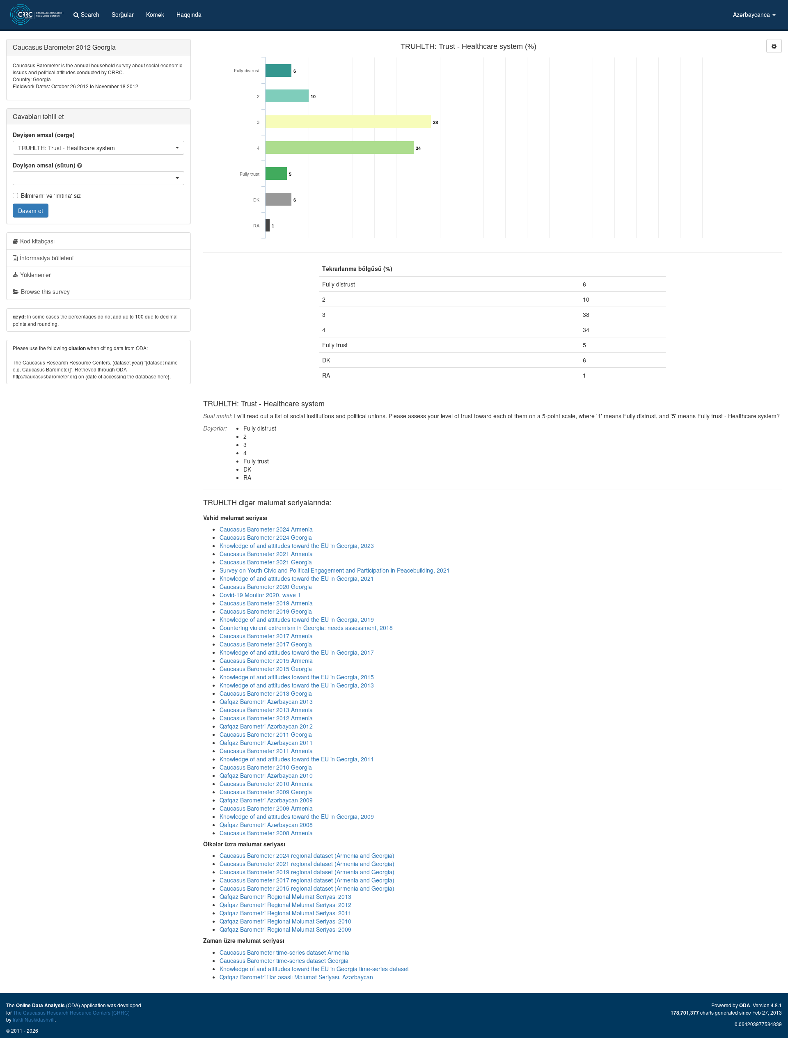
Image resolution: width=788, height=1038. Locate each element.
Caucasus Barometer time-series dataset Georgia (284, 960)
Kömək (155, 14)
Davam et (30, 210)
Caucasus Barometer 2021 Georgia (266, 562)
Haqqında (189, 14)
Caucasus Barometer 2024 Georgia (266, 537)
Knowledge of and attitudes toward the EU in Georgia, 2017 (297, 652)
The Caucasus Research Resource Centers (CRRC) (71, 1012)
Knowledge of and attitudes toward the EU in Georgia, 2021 (297, 578)
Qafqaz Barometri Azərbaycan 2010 (266, 775)
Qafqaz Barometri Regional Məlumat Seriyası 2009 (285, 929)
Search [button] (90, 14)
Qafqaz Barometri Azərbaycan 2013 (266, 701)
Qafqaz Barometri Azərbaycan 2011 (266, 742)
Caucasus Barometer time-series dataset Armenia (284, 952)
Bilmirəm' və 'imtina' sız (51, 195)
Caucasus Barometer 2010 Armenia (266, 783)
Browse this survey (45, 291)
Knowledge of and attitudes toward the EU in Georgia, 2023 (297, 545)
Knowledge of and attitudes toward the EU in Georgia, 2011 (297, 759)
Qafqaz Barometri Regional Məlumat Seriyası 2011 (285, 913)
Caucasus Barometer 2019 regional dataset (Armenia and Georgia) (307, 872)
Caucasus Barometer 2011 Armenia (266, 751)
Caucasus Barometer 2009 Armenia (266, 808)
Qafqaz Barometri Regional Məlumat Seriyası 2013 (285, 896)
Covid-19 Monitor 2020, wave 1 (260, 595)
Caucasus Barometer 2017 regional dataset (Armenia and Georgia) (307, 880)
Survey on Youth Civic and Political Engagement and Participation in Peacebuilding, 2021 (335, 570)
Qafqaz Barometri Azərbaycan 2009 (266, 800)
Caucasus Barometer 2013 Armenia (266, 710)
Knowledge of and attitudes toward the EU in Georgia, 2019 (297, 619)
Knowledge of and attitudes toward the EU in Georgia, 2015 (297, 677)
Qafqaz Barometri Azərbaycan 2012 (266, 726)
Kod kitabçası (37, 241)
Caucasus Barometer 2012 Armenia (266, 718)
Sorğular (123, 14)
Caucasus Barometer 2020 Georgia (266, 586)
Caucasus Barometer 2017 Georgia (266, 644)
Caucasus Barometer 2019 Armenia (266, 603)
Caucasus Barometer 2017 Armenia (266, 636)
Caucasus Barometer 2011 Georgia (266, 734)
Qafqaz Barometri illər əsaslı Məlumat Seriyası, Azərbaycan (296, 977)
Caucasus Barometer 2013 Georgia (266, 693)
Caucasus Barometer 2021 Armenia (266, 554)
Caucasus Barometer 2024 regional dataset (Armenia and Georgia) (307, 855)
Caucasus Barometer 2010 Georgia (266, 767)
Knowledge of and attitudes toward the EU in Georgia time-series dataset (314, 969)
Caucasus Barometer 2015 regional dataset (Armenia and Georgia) (307, 888)
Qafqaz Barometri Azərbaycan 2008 (266, 824)
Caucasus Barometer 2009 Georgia (266, 792)
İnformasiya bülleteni (46, 258)
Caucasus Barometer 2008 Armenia (266, 833)
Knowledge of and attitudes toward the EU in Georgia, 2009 (297, 816)
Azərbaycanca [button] (752, 14)
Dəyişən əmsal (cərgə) (44, 135)
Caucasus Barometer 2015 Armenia (266, 660)
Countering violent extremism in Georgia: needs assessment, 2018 (306, 627)
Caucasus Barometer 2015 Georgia (266, 669)
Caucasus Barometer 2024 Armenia (266, 529)
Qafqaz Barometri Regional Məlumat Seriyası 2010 (285, 921)
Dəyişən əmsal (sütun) (44, 165)
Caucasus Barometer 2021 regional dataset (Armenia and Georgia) (307, 863)
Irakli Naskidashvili (34, 1019)
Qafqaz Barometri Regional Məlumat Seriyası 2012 (285, 905)
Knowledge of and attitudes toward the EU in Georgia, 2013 (297, 685)
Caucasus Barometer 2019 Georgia (266, 611)
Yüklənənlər (35, 274)
